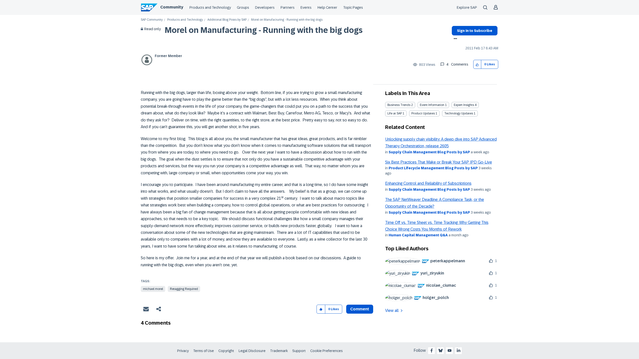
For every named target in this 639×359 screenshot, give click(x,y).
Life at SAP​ (394, 113)
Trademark (279, 351)
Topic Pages (353, 7)
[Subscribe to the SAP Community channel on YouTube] (450, 351)
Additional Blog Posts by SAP (227, 19)
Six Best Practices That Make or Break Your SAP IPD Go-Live (438, 162)
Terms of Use (203, 351)
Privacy (183, 351)
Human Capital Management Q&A (418, 235)
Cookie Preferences (326, 351)
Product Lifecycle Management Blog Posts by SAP (433, 168)
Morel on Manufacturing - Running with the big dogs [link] (286, 19)
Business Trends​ (398, 105)
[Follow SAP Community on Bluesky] (441, 351)
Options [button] (454, 39)
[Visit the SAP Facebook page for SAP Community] (432, 351)
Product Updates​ (423, 113)
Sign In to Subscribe (474, 31)
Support (299, 351)
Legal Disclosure (252, 351)
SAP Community (152, 19)
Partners (288, 7)
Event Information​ (432, 105)
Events (306, 7)
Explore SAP (467, 7)
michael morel (153, 289)
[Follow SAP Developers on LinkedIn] (459, 351)
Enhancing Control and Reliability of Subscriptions (428, 183)
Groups (243, 7)
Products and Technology (210, 7)
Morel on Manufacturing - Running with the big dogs (264, 30)
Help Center (327, 7)
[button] (477, 64)
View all (392, 310)
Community (171, 7)
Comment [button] (359, 309)
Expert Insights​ (464, 105)
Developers (265, 7)
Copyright (226, 351)
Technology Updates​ (458, 113)
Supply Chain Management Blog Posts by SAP (429, 152)
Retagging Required (184, 289)
